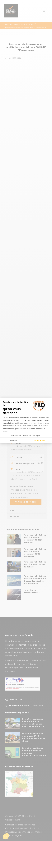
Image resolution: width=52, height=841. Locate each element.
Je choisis (13, 440)
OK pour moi (39, 440)
